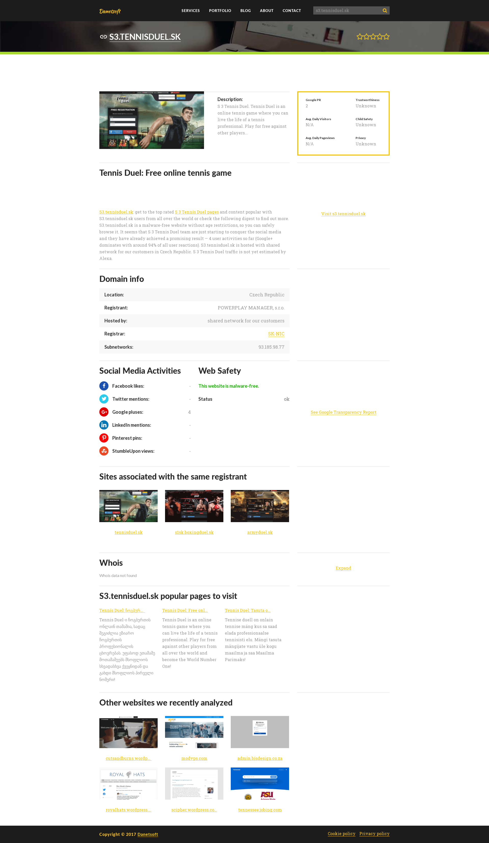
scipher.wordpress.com (194, 810)
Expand (343, 568)
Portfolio (220, 10)
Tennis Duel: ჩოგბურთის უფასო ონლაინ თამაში (122, 610)
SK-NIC (276, 334)
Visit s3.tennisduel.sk (343, 213)
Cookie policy (342, 833)
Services (191, 10)
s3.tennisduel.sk (145, 37)
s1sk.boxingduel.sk (194, 532)
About (267, 10)
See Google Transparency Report (343, 412)
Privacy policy (374, 833)
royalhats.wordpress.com (129, 810)
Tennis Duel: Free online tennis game (185, 610)
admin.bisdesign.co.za (259, 758)
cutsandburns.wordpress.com (129, 758)
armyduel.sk (260, 532)
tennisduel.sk (129, 532)
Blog (245, 10)
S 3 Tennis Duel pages (197, 212)
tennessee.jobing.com (260, 810)
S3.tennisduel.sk (116, 212)
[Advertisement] (244, 72)
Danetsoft (148, 834)
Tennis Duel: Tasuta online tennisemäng (248, 610)
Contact (292, 10)
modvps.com (194, 758)
